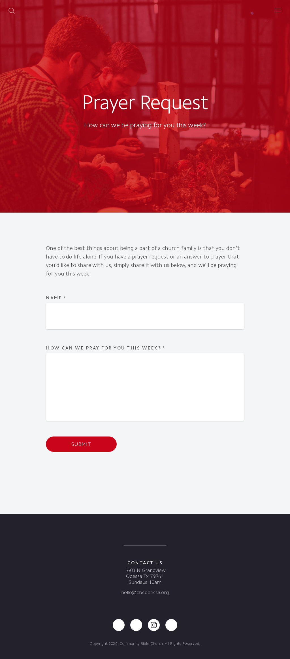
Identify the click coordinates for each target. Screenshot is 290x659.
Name (56, 297)
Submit (81, 444)
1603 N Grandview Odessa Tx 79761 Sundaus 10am (145, 576)
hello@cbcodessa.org (145, 592)
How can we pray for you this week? (105, 348)
